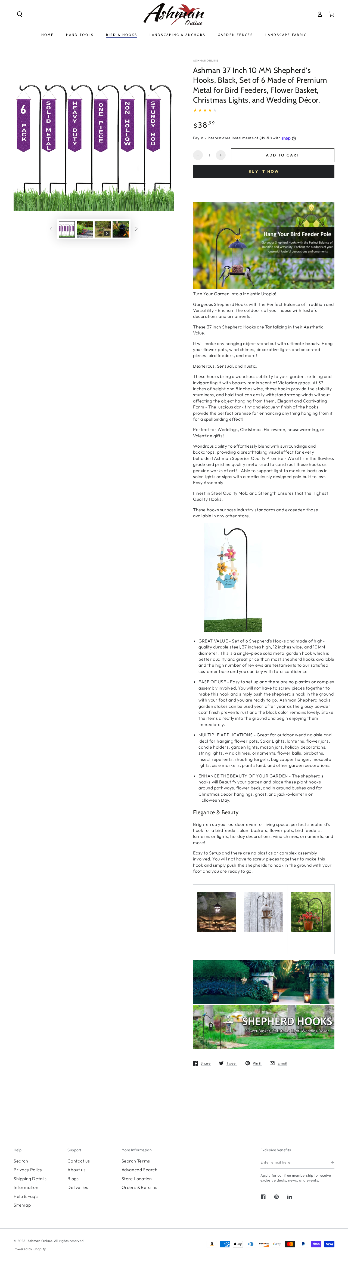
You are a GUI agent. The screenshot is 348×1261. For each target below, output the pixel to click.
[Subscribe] (332, 1162)
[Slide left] (51, 229)
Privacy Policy (28, 1169)
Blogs (73, 1178)
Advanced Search (140, 1169)
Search (21, 1161)
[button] (20, 14)
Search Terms (136, 1161)
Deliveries (77, 1187)
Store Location (137, 1178)
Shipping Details (30, 1178)
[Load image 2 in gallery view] (85, 229)
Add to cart (283, 155)
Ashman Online (39, 1241)
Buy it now (263, 171)
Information (26, 1187)
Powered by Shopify (30, 1249)
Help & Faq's (26, 1196)
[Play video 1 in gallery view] (103, 229)
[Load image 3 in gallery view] (121, 229)
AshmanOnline (206, 60)
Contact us (78, 1161)
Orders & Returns (139, 1187)
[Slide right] (136, 229)
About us (76, 1169)
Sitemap (22, 1205)
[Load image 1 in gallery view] (67, 229)
